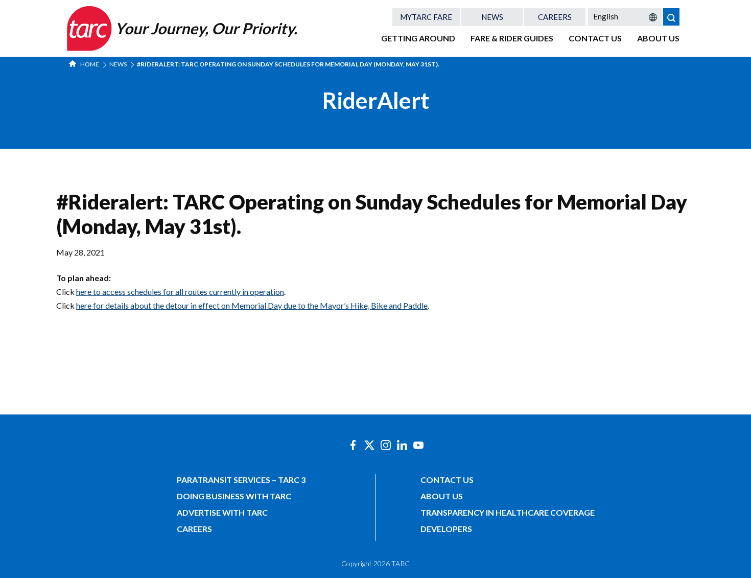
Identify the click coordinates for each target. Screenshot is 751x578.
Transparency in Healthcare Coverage (507, 512)
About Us (658, 38)
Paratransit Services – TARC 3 (241, 479)
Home (89, 64)
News (492, 16)
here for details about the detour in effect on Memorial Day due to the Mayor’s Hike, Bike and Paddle (252, 305)
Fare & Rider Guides (512, 38)
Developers (446, 529)
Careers (555, 16)
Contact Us (595, 38)
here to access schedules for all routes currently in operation (180, 291)
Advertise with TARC (222, 512)
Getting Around (418, 38)
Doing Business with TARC (234, 496)
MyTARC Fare (426, 16)
